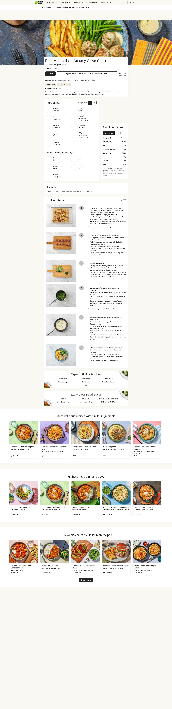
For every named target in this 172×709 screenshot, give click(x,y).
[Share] (125, 74)
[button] (71, 103)
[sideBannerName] (114, 110)
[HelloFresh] (39, 2)
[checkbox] (46, 68)
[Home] (42, 7)
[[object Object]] (120, 74)
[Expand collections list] (86, 386)
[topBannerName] (86, 15)
